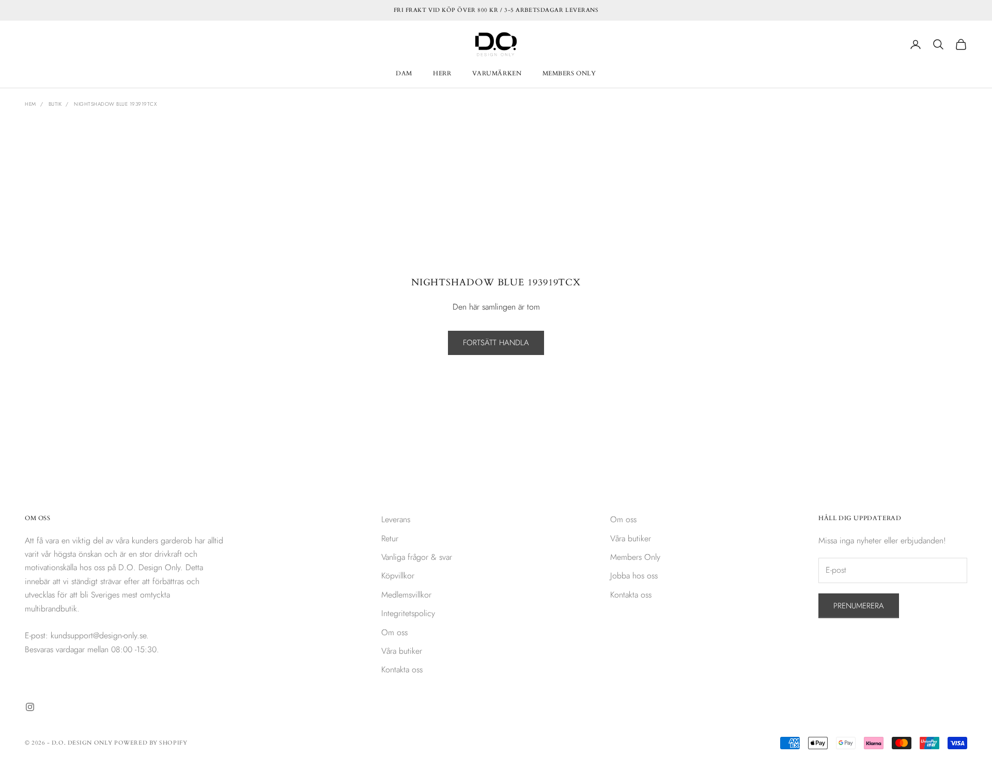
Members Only (635, 557)
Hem (30, 104)
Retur (389, 538)
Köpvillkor (397, 576)
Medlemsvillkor (406, 595)
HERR (442, 73)
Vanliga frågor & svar (416, 557)
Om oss (394, 632)
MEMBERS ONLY (569, 73)
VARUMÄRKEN (497, 73)
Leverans (395, 519)
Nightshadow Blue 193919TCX (115, 104)
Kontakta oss (402, 669)
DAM (404, 73)
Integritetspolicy (408, 613)
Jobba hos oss (634, 576)
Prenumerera (858, 605)
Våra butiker (401, 651)
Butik (55, 104)
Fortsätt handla (496, 342)
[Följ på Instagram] (30, 707)
